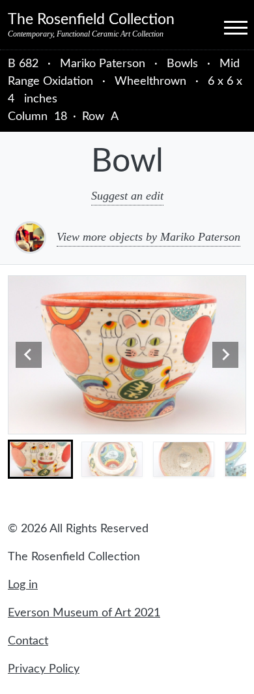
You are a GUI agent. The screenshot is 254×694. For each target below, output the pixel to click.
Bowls (182, 64)
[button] (40, 459)
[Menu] (224, 26)
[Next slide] (225, 355)
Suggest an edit (127, 195)
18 (60, 117)
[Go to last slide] (29, 355)
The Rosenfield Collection (91, 19)
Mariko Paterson (104, 64)
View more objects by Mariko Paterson (148, 236)
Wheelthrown (150, 81)
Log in (23, 585)
